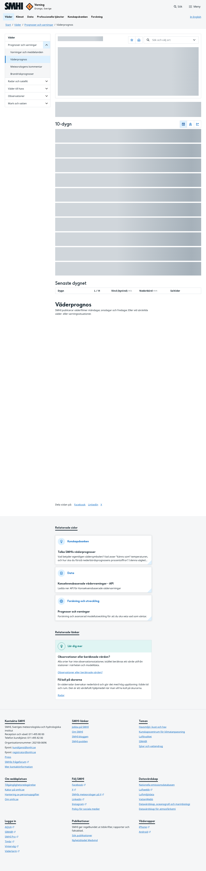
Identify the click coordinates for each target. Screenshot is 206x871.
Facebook (80, 504)
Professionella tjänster (50, 17)
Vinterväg (26, 846)
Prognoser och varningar (38, 24)
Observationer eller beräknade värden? (80, 672)
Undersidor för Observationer (46, 96)
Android (159, 831)
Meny (196, 6)
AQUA (24, 827)
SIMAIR (143, 741)
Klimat (20, 17)
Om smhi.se (11, 799)
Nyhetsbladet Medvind (85, 840)
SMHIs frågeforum (32, 762)
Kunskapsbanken (78, 17)
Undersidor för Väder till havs (46, 88)
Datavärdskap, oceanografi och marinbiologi (164, 804)
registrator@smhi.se (24, 752)
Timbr (24, 841)
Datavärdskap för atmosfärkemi (157, 809)
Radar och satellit (18, 81)
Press (8, 757)
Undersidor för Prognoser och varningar (46, 45)
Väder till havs (16, 88)
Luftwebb (160, 789)
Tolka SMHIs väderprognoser (76, 552)
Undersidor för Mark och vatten (46, 103)
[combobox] (171, 39)
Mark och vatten (17, 103)
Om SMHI (77, 731)
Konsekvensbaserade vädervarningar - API (86, 584)
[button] (178, 6)
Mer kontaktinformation (19, 766)
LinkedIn (93, 504)
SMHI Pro (26, 836)
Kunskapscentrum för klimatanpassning (162, 731)
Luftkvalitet (145, 736)
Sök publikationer (82, 835)
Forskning (97, 17)
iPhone (159, 827)
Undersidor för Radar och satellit (46, 81)
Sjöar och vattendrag (151, 746)
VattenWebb (146, 799)
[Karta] (190, 124)
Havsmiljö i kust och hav (152, 727)
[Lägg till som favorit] (131, 40)
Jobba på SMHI (80, 727)
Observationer (16, 96)
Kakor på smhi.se (14, 789)
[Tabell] (183, 124)
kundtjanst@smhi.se (24, 747)
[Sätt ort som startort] (139, 40)
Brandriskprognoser (22, 74)
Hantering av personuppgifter (22, 794)
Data (30, 17)
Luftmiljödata (146, 794)
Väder (8, 17)
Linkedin (93, 799)
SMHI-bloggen (80, 736)
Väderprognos (18, 59)
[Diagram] (197, 124)
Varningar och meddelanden (26, 52)
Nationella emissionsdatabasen (157, 784)
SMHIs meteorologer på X (103, 794)
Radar (61, 695)
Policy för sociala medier (86, 809)
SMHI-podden (80, 741)
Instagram (94, 804)
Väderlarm (27, 851)
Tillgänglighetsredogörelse (20, 784)
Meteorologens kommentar (26, 66)
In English (195, 17)
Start (8, 24)
